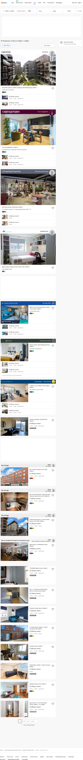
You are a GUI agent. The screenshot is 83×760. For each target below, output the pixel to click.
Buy (13, 2)
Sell (44, 2)
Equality (42, 756)
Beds (54, 11)
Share (39, 2)
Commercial (50, 2)
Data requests (49, 756)
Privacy (17, 756)
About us (2, 756)
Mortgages (59, 2)
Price (40, 11)
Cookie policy (24, 756)
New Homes (28, 2)
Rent (34, 2)
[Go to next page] (36, 721)
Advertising (71, 756)
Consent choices (34, 756)
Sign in (80, 2)
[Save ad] (52, 88)
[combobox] (18, 11)
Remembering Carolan (61, 756)
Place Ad (74, 2)
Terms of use (10, 756)
